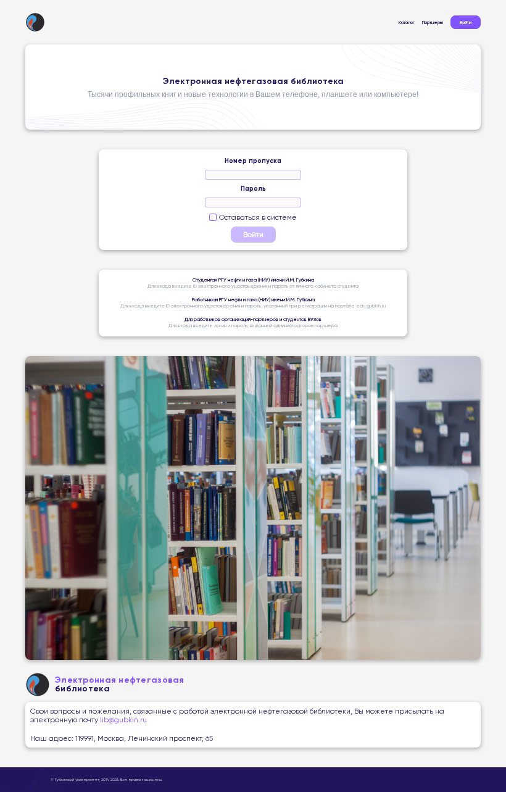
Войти (465, 22)
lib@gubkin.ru (122, 719)
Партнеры (432, 22)
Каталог (407, 22)
